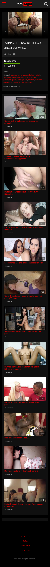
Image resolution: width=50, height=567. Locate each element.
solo (10, 82)
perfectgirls (7, 80)
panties (33, 77)
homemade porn (18, 77)
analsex (26, 75)
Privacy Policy (25, 546)
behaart (32, 75)
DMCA (25, 541)
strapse (16, 82)
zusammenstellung (26, 82)
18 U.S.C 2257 (25, 536)
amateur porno (16, 75)
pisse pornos (17, 80)
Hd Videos (7, 77)
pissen (24, 80)
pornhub (31, 80)
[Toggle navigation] (4, 4)
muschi (27, 77)
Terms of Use (25, 550)
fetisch (38, 75)
